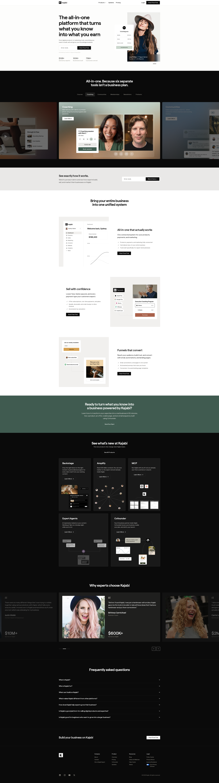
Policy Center (150, 757)
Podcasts (139, 94)
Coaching (90, 94)
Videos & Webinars (134, 759)
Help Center (132, 762)
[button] (102, 2)
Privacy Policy (77, 52)
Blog (130, 757)
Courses (80, 94)
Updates (111, 2)
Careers (96, 759)
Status (131, 764)
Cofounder (115, 762)
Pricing (118, 2)
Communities (102, 94)
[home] (63, 2)
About (96, 757)
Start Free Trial (153, 2)
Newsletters (127, 94)
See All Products (109, 452)
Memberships (115, 94)
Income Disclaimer (152, 762)
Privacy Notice (150, 759)
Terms (72, 52)
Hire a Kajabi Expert (99, 762)
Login (143, 2)
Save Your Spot (109, 424)
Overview (114, 757)
